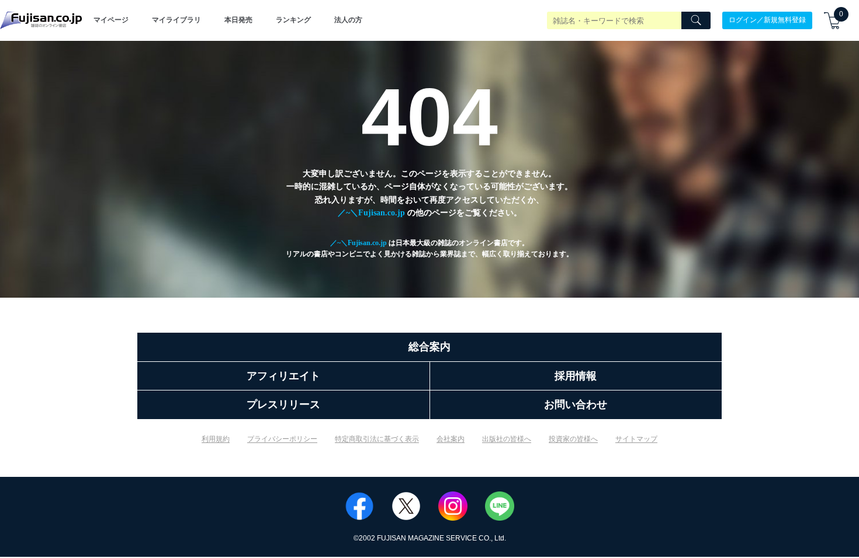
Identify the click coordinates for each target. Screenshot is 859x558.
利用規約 (216, 439)
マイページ (111, 20)
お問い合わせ (575, 404)
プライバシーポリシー (282, 439)
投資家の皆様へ (573, 439)
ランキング (293, 20)
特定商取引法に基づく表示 (377, 439)
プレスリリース (283, 404)
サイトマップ (636, 439)
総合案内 (429, 347)
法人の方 (348, 20)
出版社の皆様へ (506, 439)
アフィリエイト (283, 376)
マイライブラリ (176, 20)
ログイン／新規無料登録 (767, 19)
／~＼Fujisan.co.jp (371, 212)
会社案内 (451, 439)
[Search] (696, 20)
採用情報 (576, 376)
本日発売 (238, 20)
